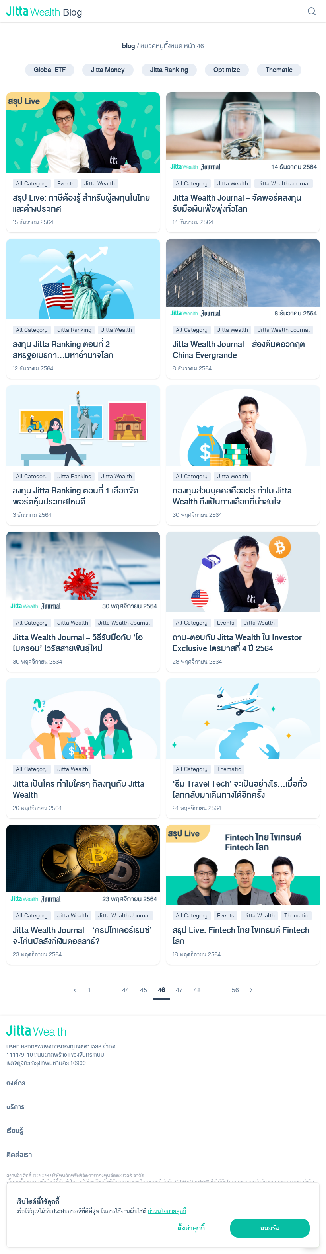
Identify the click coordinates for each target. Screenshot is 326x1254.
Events (65, 183)
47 (179, 990)
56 (235, 990)
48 (197, 990)
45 (143, 990)
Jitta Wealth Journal (284, 183)
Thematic (279, 69)
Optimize (226, 69)
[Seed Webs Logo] (163, 1030)
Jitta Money (108, 69)
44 (125, 990)
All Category (32, 183)
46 (161, 990)
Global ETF (50, 69)
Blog (72, 11)
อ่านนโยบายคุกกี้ (167, 1211)
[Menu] (312, 11)
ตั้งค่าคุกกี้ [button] (191, 1228)
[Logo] (33, 11)
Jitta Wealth (99, 183)
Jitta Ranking (169, 69)
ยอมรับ (270, 1228)
